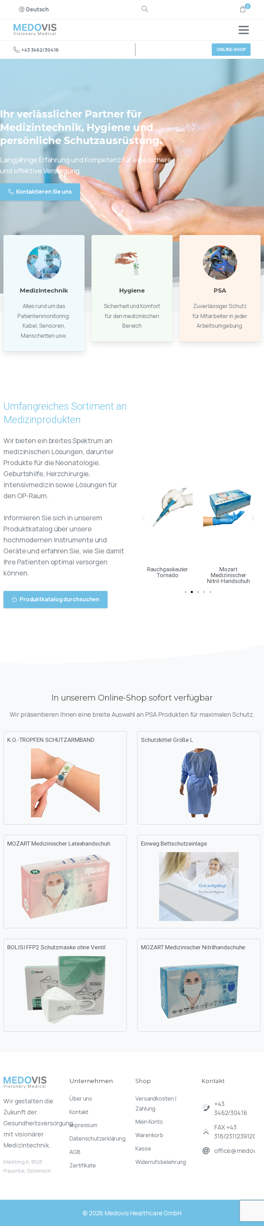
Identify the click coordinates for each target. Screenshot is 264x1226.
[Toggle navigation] (244, 30)
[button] (143, 517)
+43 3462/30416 (40, 50)
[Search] (144, 9)
